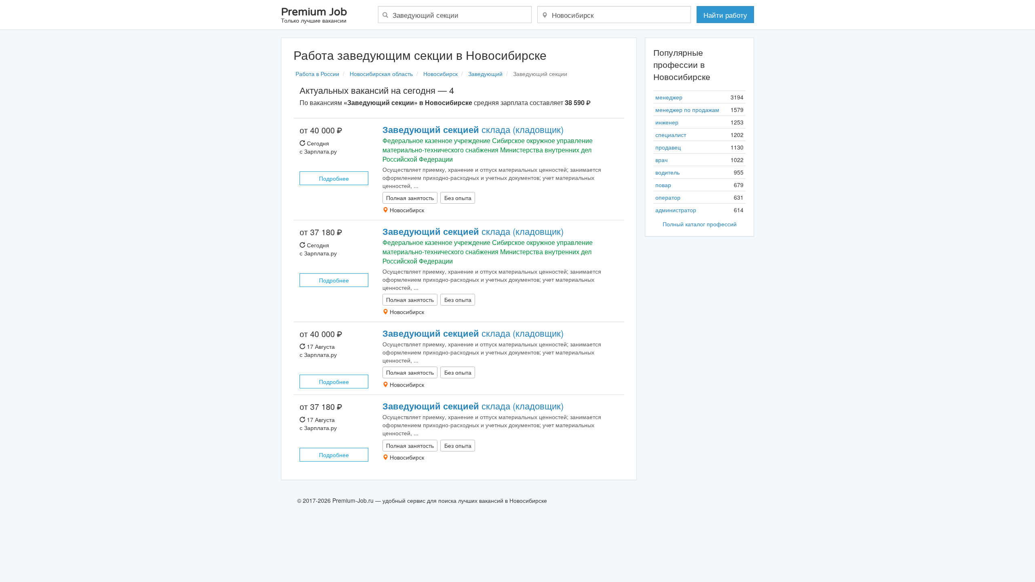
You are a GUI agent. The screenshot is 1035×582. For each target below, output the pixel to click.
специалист (670, 135)
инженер (666, 122)
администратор (675, 210)
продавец (668, 147)
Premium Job (314, 15)
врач (661, 160)
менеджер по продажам (687, 109)
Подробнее (334, 178)
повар (663, 185)
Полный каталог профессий (700, 224)
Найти (725, 15)
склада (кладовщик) (473, 129)
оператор (667, 197)
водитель (667, 172)
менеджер (668, 97)
